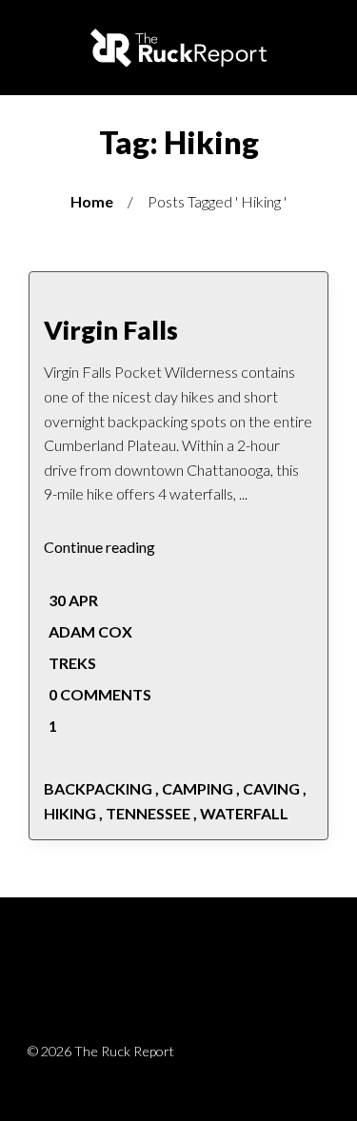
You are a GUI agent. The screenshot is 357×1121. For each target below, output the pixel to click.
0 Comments (98, 694)
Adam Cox (90, 631)
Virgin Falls (111, 329)
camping (197, 788)
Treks (72, 663)
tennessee (148, 813)
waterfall (244, 813)
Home (91, 201)
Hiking (70, 813)
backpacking (98, 788)
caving (271, 788)
